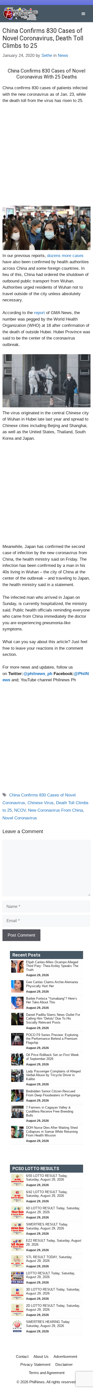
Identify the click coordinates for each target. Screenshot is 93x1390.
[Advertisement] (46, 157)
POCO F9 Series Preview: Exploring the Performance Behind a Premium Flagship (52, 1038)
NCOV (20, 810)
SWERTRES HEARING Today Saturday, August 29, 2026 (48, 1324)
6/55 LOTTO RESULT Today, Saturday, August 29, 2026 (47, 1178)
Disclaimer (64, 1364)
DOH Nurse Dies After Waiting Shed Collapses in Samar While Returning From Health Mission (52, 1131)
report (39, 312)
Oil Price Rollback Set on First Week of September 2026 (52, 1057)
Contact (22, 1356)
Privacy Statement (35, 1364)
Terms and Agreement (46, 1373)
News (63, 55)
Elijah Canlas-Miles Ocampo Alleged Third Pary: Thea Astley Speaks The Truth (52, 966)
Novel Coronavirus (19, 818)
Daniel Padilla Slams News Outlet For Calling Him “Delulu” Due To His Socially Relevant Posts (53, 1018)
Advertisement (65, 1356)
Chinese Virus (41, 802)
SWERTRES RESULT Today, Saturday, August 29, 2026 (47, 1226)
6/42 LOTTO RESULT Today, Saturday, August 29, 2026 (47, 1194)
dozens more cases (65, 255)
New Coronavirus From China (55, 810)
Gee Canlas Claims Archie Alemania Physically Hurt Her (52, 984)
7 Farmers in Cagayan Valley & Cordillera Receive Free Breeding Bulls (49, 1111)
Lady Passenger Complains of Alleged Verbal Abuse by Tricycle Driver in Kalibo (53, 1075)
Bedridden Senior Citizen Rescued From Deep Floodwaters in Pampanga (53, 1093)
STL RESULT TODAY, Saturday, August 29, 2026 (49, 1259)
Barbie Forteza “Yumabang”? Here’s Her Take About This (51, 1000)
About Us (41, 1356)
